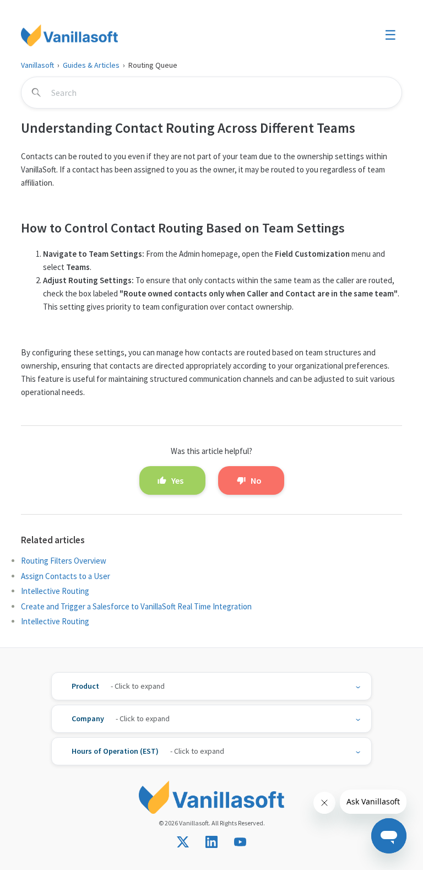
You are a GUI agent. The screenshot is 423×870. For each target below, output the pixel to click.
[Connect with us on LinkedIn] (211, 842)
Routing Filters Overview (63, 560)
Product (85, 686)
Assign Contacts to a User (65, 576)
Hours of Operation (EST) (115, 751)
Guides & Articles (91, 65)
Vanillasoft (37, 65)
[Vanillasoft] (69, 35)
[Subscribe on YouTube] (240, 842)
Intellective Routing (55, 591)
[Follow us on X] (183, 842)
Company (88, 718)
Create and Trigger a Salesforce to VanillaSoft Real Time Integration (136, 606)
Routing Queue (152, 65)
